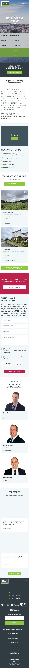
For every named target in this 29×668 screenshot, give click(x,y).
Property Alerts (14, 287)
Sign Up (14, 622)
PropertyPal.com (14, 664)
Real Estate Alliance (14, 653)
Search (14, 50)
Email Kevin (7, 418)
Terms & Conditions (14, 659)
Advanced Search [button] (14, 58)
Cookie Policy (14, 657)
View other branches (14, 72)
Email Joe (7, 480)
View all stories (14, 573)
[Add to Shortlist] (25, 192)
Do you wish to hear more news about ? (14, 357)
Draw (14, 55)
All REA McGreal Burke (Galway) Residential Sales (14, 268)
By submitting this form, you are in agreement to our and (15, 350)
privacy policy (7, 352)
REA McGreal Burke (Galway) (11, 35)
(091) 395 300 (7, 161)
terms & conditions (18, 350)
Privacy (14, 661)
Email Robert (8, 450)
